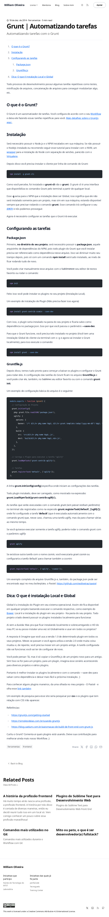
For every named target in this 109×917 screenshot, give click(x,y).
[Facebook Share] (86, 747)
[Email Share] (100, 747)
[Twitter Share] (81, 747)
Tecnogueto (35, 886)
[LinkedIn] (92, 908)
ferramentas (34, 20)
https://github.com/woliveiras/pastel (77, 583)
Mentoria (46, 5)
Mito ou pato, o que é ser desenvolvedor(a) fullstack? (77, 832)
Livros (33, 5)
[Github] (103, 908)
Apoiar (99, 5)
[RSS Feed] (87, 5)
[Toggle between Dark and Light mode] (82, 5)
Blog (57, 5)
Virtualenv (12, 156)
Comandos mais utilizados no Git (25, 832)
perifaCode (34, 883)
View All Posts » (10, 784)
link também (24, 688)
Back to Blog (16, 763)
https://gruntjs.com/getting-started (30, 715)
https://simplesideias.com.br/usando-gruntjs (35, 721)
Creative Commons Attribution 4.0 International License (51, 911)
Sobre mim (69, 5)
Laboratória (8, 889)
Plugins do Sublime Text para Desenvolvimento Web (78, 798)
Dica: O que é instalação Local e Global (32, 76)
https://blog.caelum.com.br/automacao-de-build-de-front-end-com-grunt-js (52, 726)
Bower (10, 613)
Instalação (17, 52)
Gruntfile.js (22, 70)
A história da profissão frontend (27, 796)
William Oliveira (13, 867)
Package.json (23, 64)
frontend (27, 746)
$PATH (10, 208)
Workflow (96, 113)
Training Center (36, 890)
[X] (87, 908)
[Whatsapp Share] (96, 747)
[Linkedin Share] (91, 747)
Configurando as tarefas (24, 58)
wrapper (11, 152)
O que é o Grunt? (20, 46)
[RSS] (97, 908)
